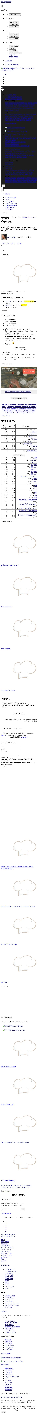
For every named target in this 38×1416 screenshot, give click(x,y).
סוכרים (30, 436)
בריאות (16, 170)
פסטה (31, 106)
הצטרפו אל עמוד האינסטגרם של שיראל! (18, 392)
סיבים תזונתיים (32, 451)
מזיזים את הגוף (31, 182)
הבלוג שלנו (4, 1257)
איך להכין (31, 170)
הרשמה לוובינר (10, 207)
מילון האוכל (8, 136)
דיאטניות (8, 1340)
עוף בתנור (8, 1384)
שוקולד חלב (9, 305)
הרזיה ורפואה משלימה (19, 182)
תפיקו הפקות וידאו (7, 1397)
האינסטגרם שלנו (10, 197)
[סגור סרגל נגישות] (2, 6)
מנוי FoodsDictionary (12, 64)
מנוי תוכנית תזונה (6, 1253)
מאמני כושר (9, 1347)
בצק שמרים (9, 1388)
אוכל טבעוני (9, 1279)
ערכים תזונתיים (22, 138)
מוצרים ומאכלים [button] (21, 134)
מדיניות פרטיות (6, 1249)
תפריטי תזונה (31, 138)
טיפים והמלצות (23, 174)
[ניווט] (2, 87)
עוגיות (7, 105)
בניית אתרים (18, 1397)
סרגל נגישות (9, 209)
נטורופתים (8, 1343)
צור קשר (12, 55)
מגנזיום (35, 490)
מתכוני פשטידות (22, 103)
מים (35, 458)
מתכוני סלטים (32, 103)
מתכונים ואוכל (27, 217)
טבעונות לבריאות (10, 178)
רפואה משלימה (29, 172)
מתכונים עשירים (27, 116)
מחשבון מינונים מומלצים (20, 156)
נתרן (35, 448)
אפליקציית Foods (10, 123)
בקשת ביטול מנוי (6, 1255)
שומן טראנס (28, 444)
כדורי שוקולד (9, 1374)
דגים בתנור (8, 1390)
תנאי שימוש (9, 1247)
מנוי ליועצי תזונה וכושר (8, 1236)
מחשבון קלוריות (30, 151)
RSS (2, 1259)
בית (35, 217)
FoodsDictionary (6, 1213)
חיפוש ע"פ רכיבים (11, 138)
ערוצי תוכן (8, 168)
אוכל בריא (24, 118)
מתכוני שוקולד (9, 1286)
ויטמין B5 (34, 472)
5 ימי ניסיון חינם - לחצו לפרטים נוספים (17, 146)
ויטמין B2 (34, 467)
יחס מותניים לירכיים (11, 153)
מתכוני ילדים (9, 106)
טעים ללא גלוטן (22, 178)
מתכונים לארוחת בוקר (12, 1376)
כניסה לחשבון (11, 95)
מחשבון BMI (9, 155)
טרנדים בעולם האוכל (12, 110)
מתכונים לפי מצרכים (15, 116)
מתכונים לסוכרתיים (11, 108)
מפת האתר (4, 1244)
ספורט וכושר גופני (18, 172)
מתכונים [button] (19, 99)
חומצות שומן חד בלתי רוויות (28, 511)
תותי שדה (8, 301)
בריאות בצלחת (32, 178)
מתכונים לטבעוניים (24, 105)
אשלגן (35, 497)
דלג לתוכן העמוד (6, 2)
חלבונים (34, 432)
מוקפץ (11, 105)
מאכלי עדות (16, 118)
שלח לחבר (5, 243)
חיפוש (7, 194)
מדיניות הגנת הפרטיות (8, 1410)
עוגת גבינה (8, 1372)
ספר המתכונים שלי (19, 114)
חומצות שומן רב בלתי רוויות (28, 500)
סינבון (7, 199)
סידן (35, 486)
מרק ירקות (8, 1370)
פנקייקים (8, 1380)
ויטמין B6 (34, 474)
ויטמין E (34, 481)
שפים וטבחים (9, 1345)
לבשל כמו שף (32, 180)
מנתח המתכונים (31, 114)
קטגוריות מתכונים (5, 1265)
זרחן (35, 493)
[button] (10, 99)
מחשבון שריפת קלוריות (17, 151)
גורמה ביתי (8, 182)
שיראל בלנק (11, 237)
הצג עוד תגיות (6, 415)
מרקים (32, 108)
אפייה (15, 105)
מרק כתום (8, 1382)
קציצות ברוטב (9, 201)
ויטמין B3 (34, 469)
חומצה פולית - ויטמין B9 (29, 476)
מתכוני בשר (17, 106)
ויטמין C (34, 479)
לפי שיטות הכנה (10, 120)
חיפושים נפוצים (5, 1364)
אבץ (35, 495)
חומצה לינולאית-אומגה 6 (29, 508)
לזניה (6, 1378)
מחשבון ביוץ (9, 164)
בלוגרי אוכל (8, 1342)
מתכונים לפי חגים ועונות (23, 120)
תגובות (19, 243)
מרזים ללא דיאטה (10, 180)
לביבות (7, 1386)
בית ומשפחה (23, 170)
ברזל (35, 488)
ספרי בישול (8, 118)
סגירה (3, 1412)
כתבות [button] (11, 166)
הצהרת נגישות (13, 57)
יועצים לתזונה (9, 1349)
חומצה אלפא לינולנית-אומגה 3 (27, 504)
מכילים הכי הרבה (10, 140)
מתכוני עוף (25, 106)
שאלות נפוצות (5, 1245)
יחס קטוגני (24, 737)
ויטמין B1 (34, 465)
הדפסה (12, 243)
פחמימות (34, 434)
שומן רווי (29, 441)
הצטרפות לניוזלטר (11, 203)
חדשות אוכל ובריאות (11, 174)
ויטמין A (34, 460)
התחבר (8, 61)
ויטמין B (34, 462)
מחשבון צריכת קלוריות (26, 155)
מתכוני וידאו (9, 114)
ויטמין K (34, 483)
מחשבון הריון (9, 162)
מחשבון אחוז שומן (10, 157)
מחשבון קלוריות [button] (20, 142)
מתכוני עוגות (13, 103)
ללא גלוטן (8, 1288)
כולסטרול (34, 446)
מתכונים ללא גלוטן (24, 108)
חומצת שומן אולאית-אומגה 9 (27, 515)
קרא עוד (3, 735)
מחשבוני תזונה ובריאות (12, 149)
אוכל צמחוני (9, 1277)
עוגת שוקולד (9, 1369)
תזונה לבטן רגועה (22, 180)
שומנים (34, 439)
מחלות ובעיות (9, 170)
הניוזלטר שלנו (6, 1199)
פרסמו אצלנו (5, 1242)
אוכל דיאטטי (9, 1275)
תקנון (2, 1247)
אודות (3, 1240)
